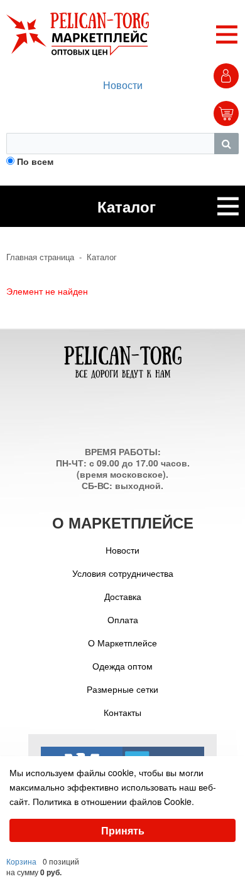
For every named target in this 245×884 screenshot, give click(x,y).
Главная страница (40, 257)
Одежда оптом (122, 666)
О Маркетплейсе (122, 642)
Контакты (122, 712)
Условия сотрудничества (122, 573)
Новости (123, 85)
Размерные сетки (122, 689)
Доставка (122, 596)
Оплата (122, 619)
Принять (122, 830)
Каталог (102, 257)
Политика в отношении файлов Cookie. (113, 801)
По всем (35, 161)
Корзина (21, 861)
